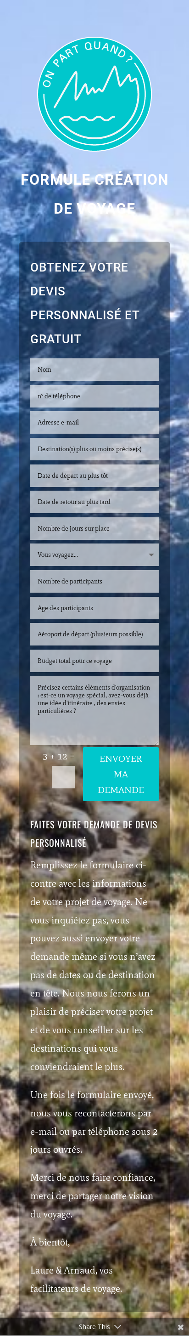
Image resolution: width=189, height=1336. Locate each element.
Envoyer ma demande (121, 774)
